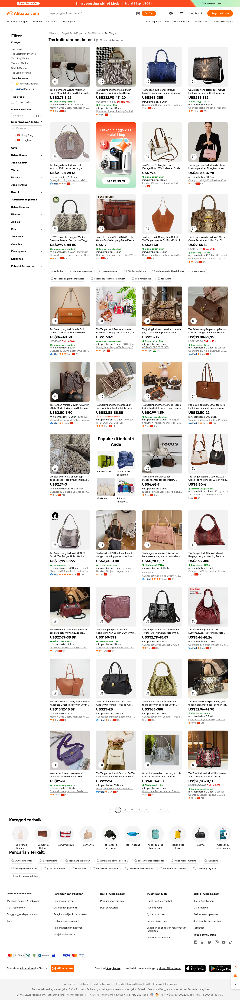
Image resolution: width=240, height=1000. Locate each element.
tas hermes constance (107, 868)
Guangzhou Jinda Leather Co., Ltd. (207, 258)
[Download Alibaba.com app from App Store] (195, 968)
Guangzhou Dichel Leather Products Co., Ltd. (162, 104)
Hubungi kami (154, 907)
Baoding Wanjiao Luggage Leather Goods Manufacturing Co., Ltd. (116, 571)
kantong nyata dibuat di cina (170, 271)
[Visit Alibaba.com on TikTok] (231, 942)
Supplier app (113, 968)
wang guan (199, 271)
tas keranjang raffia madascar (69, 279)
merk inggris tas (51, 861)
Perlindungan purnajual (66, 921)
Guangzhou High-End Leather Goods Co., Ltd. (208, 180)
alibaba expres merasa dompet (109, 279)
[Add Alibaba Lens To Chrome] (62, 968)
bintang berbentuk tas (26, 868)
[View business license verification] (151, 994)
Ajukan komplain (156, 914)
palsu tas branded (56, 868)
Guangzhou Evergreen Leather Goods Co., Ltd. (70, 255)
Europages (171, 984)
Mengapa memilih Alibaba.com (23, 901)
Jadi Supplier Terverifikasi (207, 921)
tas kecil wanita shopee (174, 868)
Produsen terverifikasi (112, 901)
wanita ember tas (23, 861)
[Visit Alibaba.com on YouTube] (224, 942)
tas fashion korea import (141, 868)
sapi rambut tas (143, 279)
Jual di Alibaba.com (203, 901)
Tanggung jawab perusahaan (22, 914)
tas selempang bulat (206, 868)
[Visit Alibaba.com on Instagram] (217, 942)
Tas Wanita (94, 33)
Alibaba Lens (27, 968)
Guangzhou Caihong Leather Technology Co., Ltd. (70, 491)
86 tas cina (80, 868)
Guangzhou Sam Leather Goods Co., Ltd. (162, 255)
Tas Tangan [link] (111, 33)
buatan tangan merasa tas (151, 861)
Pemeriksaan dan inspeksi (68, 927)
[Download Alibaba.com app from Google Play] (221, 968)
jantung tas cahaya (82, 271)
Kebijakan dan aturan (65, 934)
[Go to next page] (167, 810)
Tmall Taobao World (102, 984)
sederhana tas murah (79, 861)
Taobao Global (134, 984)
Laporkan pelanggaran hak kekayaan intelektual (166, 929)
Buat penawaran (109, 907)
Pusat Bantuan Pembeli (159, 901)
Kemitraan (199, 927)
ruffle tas (58, 271)
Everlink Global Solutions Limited (160, 183)
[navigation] (26, 422)
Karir (9, 921)
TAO (147, 984)
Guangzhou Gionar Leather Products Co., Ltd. (208, 420)
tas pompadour (110, 271)
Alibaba (52, 33)
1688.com (84, 984)
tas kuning (166, 279)
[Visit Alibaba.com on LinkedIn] (202, 942)
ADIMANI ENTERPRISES (155, 347)
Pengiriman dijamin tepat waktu (70, 914)
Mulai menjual (200, 907)
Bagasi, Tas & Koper (72, 33)
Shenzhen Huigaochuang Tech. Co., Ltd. (162, 422)
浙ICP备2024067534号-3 (209, 994)
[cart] (182, 13)
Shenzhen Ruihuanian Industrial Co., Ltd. (70, 571)
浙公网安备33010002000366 (177, 994)
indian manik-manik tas (185, 861)
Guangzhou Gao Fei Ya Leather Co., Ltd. (162, 575)
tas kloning (213, 861)
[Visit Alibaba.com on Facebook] (195, 942)
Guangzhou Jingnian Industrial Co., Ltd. (70, 180)
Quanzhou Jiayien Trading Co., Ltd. (114, 111)
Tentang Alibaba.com (19, 893)
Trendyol (157, 984)
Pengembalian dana (157, 921)
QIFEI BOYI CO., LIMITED (109, 422)
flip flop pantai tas (137, 271)
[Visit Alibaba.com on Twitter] (209, 942)
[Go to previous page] (111, 810)
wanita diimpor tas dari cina (114, 861)
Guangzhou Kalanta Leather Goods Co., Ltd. (70, 420)
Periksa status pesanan (206, 914)
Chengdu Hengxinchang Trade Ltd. (207, 107)
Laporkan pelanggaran (159, 937)
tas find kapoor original (26, 876)
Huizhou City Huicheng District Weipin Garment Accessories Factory (116, 255)
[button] (138, 13)
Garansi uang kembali (65, 907)
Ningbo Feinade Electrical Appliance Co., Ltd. (162, 491)
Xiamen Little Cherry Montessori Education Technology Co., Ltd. (70, 107)
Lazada (120, 984)
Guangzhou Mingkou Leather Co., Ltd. (208, 350)
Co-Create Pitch (16, 907)
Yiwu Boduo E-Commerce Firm (205, 494)
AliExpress (70, 984)
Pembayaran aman (64, 901)
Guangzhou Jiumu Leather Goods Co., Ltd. (70, 350)
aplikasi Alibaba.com (169, 968)
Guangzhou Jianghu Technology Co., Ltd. (116, 347)
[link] (235, 966)
